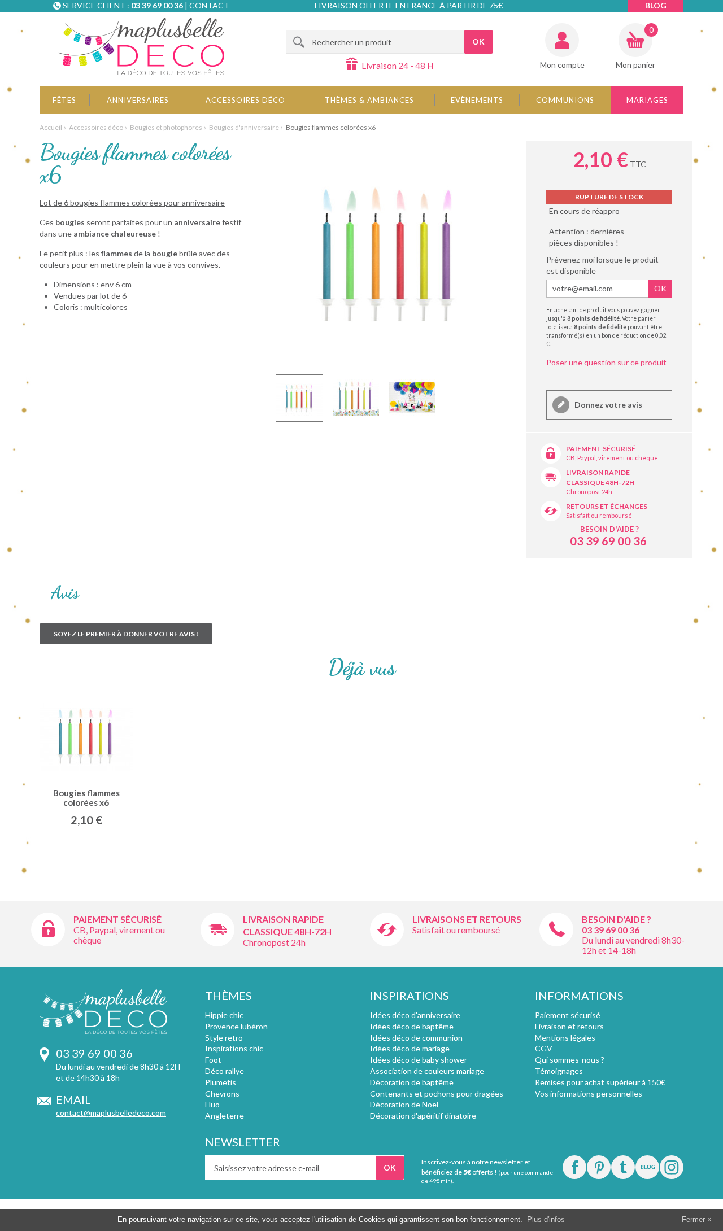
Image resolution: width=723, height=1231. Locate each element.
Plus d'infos (546, 1219)
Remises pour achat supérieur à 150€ (600, 1082)
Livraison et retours (569, 1026)
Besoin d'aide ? (609, 529)
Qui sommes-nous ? (569, 1059)
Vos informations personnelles (588, 1093)
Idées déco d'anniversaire (415, 1015)
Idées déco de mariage (410, 1048)
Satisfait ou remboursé (599, 515)
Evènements (477, 99)
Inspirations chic (234, 1048)
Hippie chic (224, 1015)
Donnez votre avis (607, 404)
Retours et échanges (606, 506)
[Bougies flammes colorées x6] (299, 398)
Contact (209, 5)
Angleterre (224, 1115)
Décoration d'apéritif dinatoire (423, 1115)
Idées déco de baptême (412, 1026)
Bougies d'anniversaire (244, 127)
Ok (660, 288)
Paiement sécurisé (600, 448)
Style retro (224, 1037)
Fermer (693, 1219)
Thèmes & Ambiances (369, 99)
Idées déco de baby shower (418, 1059)
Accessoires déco (245, 99)
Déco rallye (224, 1071)
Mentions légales (565, 1037)
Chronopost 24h (589, 491)
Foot (213, 1059)
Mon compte (562, 64)
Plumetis (220, 1082)
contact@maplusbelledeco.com (111, 1112)
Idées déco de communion (416, 1037)
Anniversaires (138, 99)
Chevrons (222, 1093)
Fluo (212, 1104)
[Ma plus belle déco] (141, 46)
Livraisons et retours (466, 919)
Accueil (51, 127)
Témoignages (559, 1071)
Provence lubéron (236, 1026)
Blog (656, 5)
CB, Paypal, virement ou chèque (612, 457)
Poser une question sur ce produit (606, 362)
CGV (543, 1048)
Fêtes (64, 99)
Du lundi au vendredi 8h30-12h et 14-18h (633, 945)
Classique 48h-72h (600, 482)
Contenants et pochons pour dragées (436, 1093)
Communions (565, 99)
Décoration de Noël (404, 1104)
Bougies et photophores (166, 127)
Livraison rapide (598, 472)
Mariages (647, 99)
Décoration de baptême (412, 1082)
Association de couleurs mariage (427, 1071)
